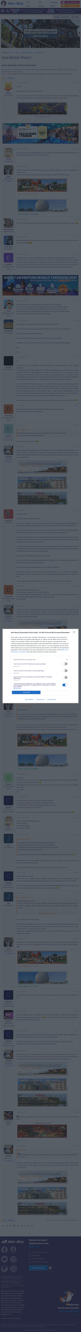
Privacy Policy (51, 699)
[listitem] (40, 659)
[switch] (65, 663)
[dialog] (40, 666)
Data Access (40, 699)
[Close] (75, 633)
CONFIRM (26, 692)
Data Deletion (29, 699)
